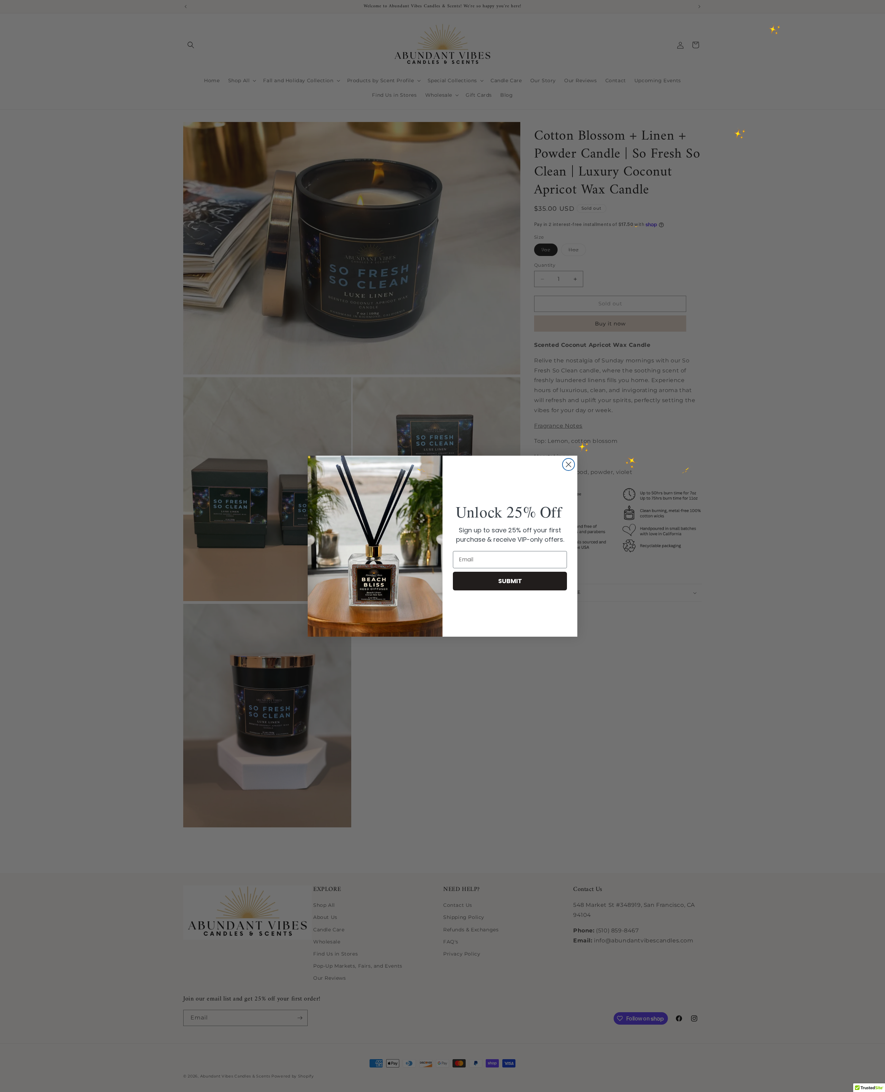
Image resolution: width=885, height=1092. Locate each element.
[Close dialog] (568, 464)
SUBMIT (510, 581)
